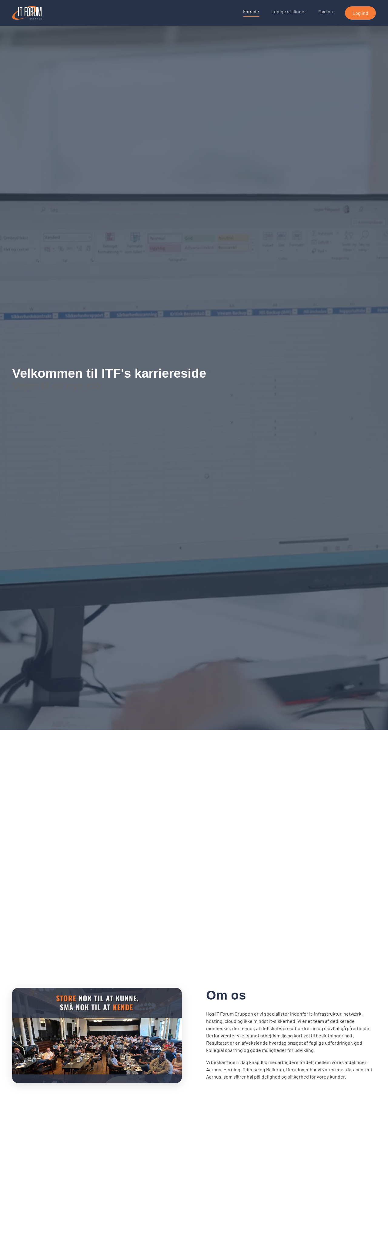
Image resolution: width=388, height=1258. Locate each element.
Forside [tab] (251, 11)
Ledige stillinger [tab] (288, 11)
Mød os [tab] (325, 11)
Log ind (360, 13)
